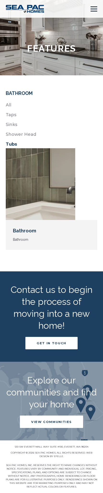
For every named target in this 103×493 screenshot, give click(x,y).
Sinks (11, 124)
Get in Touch (51, 343)
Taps (11, 114)
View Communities (51, 422)
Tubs (11, 144)
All (8, 105)
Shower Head (21, 134)
